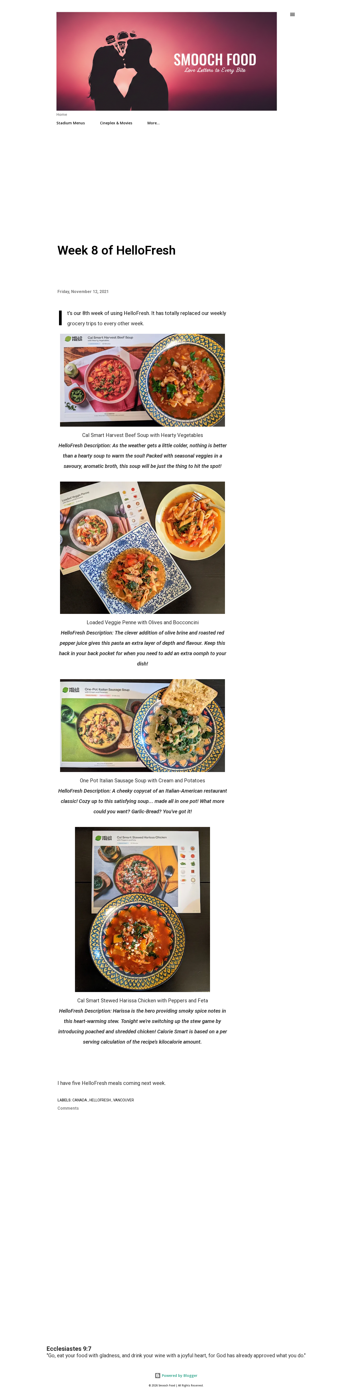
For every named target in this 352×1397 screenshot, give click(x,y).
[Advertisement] (176, 173)
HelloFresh (100, 1100)
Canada (80, 1100)
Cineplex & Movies (116, 122)
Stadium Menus (70, 122)
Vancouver (123, 1100)
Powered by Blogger (179, 1375)
